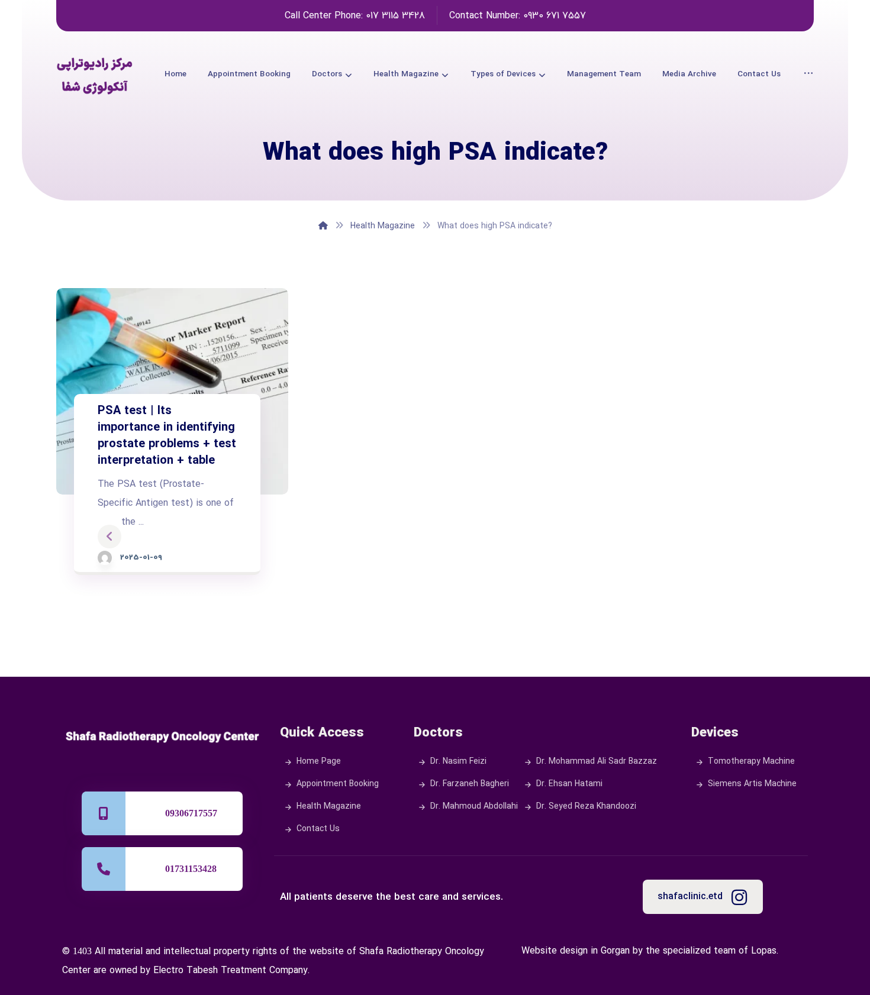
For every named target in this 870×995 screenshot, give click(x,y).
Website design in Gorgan (575, 951)
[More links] (808, 74)
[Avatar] (105, 558)
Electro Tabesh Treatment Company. (231, 970)
